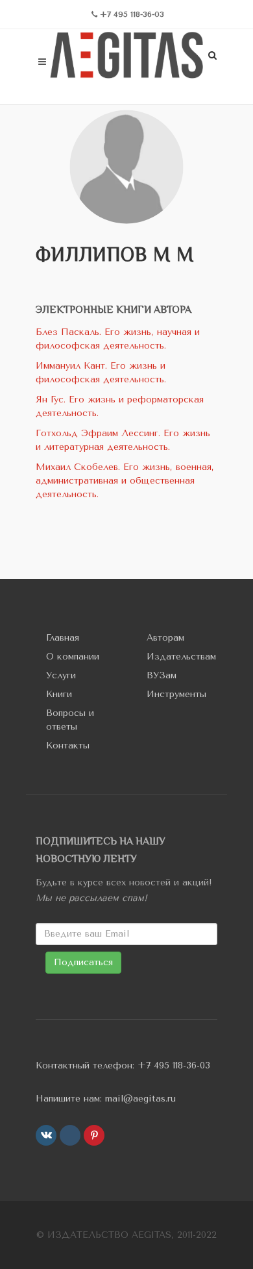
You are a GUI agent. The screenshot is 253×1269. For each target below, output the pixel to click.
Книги (59, 694)
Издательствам (181, 656)
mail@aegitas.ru (140, 1098)
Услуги (61, 675)
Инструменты (176, 694)
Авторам (165, 637)
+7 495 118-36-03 (174, 1065)
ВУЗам (161, 675)
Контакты (68, 745)
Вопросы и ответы (70, 720)
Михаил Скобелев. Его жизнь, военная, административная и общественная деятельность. (125, 481)
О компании (72, 656)
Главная (62, 637)
